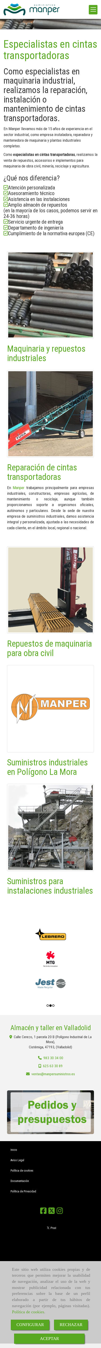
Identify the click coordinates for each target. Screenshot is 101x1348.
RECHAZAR (71, 1324)
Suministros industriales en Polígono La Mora (47, 767)
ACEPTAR (49, 1338)
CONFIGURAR (30, 1324)
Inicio (14, 1150)
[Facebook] (43, 1212)
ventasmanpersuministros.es (53, 1074)
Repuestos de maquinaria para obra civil (49, 648)
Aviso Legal (17, 1160)
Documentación (20, 1181)
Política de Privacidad (23, 1191)
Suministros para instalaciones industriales (50, 886)
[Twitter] (51, 1212)
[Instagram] (60, 1212)
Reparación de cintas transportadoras (42, 472)
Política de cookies (28, 1312)
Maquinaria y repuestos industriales (46, 353)
